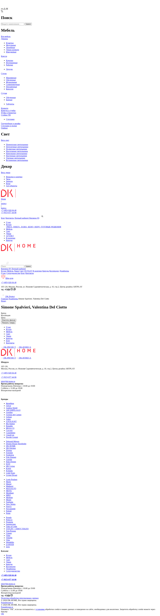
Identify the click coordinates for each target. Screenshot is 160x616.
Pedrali (9, 511)
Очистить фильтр (8, 320)
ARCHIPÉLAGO (13, 410)
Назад (3, 301)
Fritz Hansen (11, 457)
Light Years (10, 473)
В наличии (10, 238)
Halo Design (11, 462)
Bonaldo (9, 426)
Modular (9, 497)
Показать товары (8, 323)
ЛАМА (23, 227)
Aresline (9, 412)
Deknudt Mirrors (12, 441)
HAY (8, 464)
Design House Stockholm (16, 444)
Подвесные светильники (16, 149)
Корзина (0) (34, 218)
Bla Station (10, 424)
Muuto (8, 500)
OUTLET (28, 271)
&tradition (10, 403)
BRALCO (10, 428)
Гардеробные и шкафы (10, 123)
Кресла (4, 56)
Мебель (9, 229)
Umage (9, 533)
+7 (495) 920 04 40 (8, 210)
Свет (8, 231)
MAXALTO (11, 488)
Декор (8, 234)
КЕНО (30, 227)
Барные (9, 100)
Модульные (11, 45)
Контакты (10, 218)
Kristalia (9, 471)
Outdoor (4, 128)
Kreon (8, 468)
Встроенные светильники (17, 160)
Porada (9, 517)
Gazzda (9, 459)
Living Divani (11, 475)
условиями (40, 609)
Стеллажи (10, 119)
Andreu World (11, 408)
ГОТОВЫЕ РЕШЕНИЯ (50, 227)
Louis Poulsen (11, 479)
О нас (8, 222)
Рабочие (9, 65)
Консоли (9, 89)
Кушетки (10, 43)
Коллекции (54, 271)
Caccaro (9, 430)
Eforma (9, 450)
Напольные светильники (16, 153)
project (3, 203)
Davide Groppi (12, 437)
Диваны (4, 39)
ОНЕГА (16, 227)
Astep (8, 419)
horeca (3, 208)
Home (3, 199)
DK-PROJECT (9, 347)
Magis (8, 482)
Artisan (9, 417)
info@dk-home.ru (8, 381)
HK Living (10, 466)
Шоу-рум (9, 278)
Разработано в (7, 602)
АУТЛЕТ (10, 236)
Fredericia (10, 455)
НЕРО (37, 227)
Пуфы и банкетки (8, 113)
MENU (9, 491)
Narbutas (9, 502)
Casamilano (10, 433)
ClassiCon (10, 435)
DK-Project (10, 296)
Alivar (8, 406)
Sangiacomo (11, 524)
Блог (3, 218)
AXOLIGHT (11, 421)
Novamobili (10, 509)
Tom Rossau (11, 531)
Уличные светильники (15, 158)
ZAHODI (10, 544)
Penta (8, 513)
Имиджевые (11, 52)
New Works (11, 504)
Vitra (8, 540)
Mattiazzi (9, 486)
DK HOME (11, 446)
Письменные (11, 87)
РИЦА (9, 227)
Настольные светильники (17, 151)
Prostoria (9, 522)
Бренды (9, 240)
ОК (2, 614)
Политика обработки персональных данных (20, 598)
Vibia (8, 535)
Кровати (4, 108)
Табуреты (10, 104)
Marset (8, 484)
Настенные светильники (16, 156)
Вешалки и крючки (14, 177)
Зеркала (9, 181)
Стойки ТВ (6, 115)
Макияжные (11, 78)
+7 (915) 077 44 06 (8, 213)
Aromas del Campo (13, 415)
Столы (4, 73)
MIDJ (8, 495)
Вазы (8, 183)
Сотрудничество (13, 273)
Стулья (4, 93)
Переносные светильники (17, 144)
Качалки (9, 60)
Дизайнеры (64, 271)
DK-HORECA (24, 347)
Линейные (10, 47)
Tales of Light (11, 526)
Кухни (9, 225)
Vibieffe (9, 538)
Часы (8, 179)
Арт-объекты (11, 186)
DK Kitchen (11, 448)
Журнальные (11, 82)
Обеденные (11, 80)
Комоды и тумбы (8, 110)
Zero (8, 547)
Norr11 (9, 506)
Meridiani (10, 493)
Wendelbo (10, 542)
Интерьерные (12, 63)
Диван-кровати (12, 50)
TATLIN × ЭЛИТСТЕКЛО (17, 529)
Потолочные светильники (17, 147)
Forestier (9, 453)
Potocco (9, 520)
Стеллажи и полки (9, 126)
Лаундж (9, 69)
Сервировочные (13, 84)
